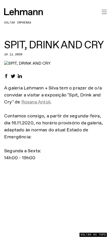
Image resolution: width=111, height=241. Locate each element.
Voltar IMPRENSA (17, 23)
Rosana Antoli (36, 102)
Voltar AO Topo (93, 235)
